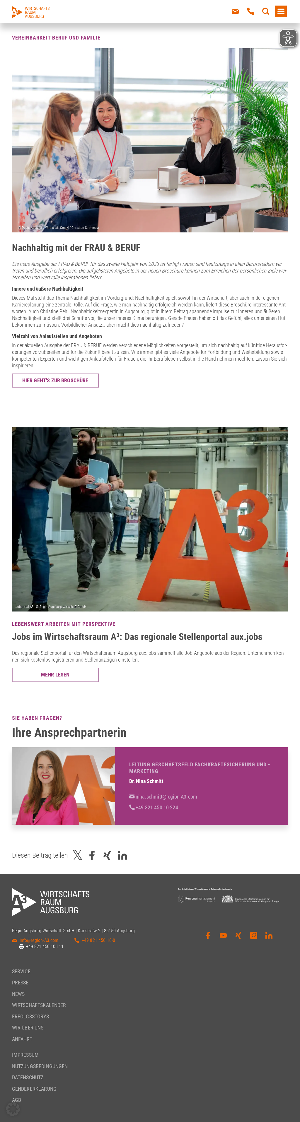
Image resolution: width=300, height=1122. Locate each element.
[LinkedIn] (269, 940)
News (18, 994)
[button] (13, 1109)
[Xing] (238, 940)
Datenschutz (28, 1077)
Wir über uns (28, 1028)
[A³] (31, 12)
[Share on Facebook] (92, 855)
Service (21, 971)
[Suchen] (266, 11)
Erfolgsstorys (30, 1016)
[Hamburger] (281, 11)
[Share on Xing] (107, 855)
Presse (20, 982)
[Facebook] (208, 940)
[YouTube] (223, 940)
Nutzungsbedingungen (40, 1066)
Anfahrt (22, 1039)
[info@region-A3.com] (235, 11)
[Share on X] (77, 855)
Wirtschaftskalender (39, 1005)
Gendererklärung (34, 1089)
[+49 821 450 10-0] (250, 11)
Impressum (25, 1055)
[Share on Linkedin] (122, 855)
